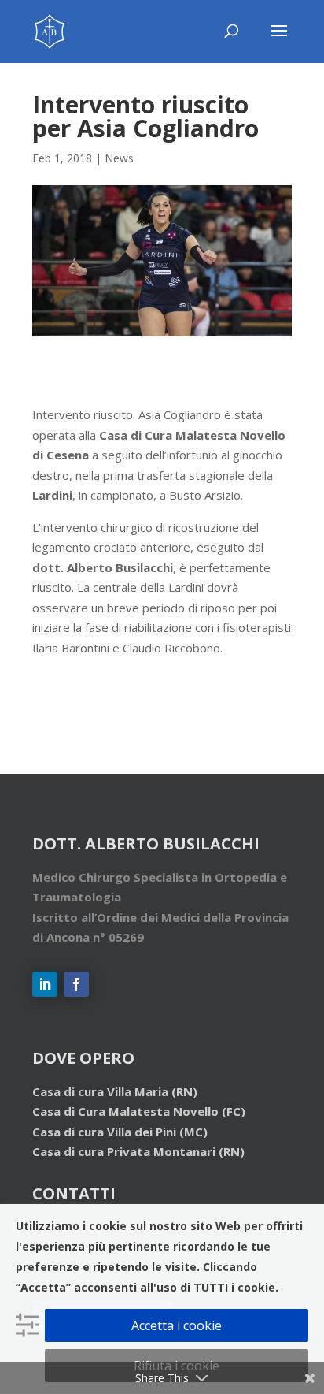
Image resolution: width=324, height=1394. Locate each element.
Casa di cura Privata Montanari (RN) (138, 1151)
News (119, 158)
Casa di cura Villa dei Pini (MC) (120, 1131)
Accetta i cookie (176, 1325)
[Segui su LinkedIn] (44, 984)
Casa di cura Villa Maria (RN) (114, 1091)
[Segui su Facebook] (76, 984)
